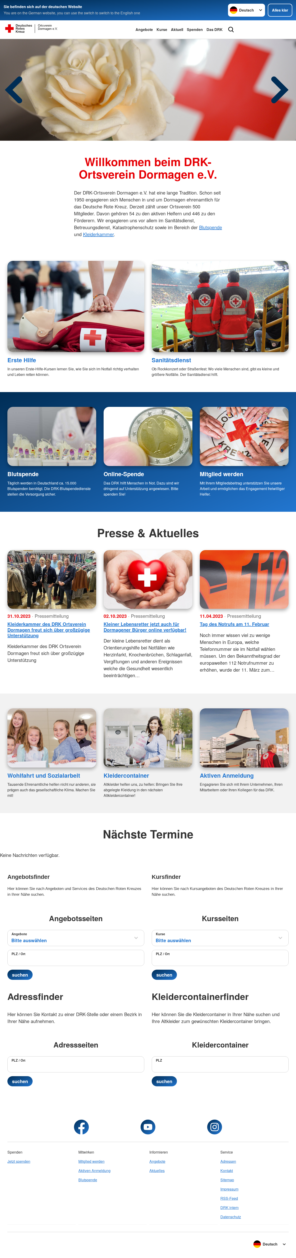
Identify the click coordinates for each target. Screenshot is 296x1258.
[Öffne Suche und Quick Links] (231, 29)
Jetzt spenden (18, 1161)
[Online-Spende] (148, 436)
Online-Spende (124, 474)
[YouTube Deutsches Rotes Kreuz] (148, 1127)
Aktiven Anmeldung (227, 775)
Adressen (228, 1161)
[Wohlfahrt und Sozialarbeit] (51, 738)
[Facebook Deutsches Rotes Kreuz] (81, 1127)
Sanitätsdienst (171, 360)
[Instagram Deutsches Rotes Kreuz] (214, 1127)
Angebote (144, 29)
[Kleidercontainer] (148, 738)
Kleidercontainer (126, 775)
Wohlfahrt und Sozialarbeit (43, 775)
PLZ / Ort (18, 953)
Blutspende (210, 227)
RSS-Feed (229, 1198)
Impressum (229, 1189)
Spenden (195, 29)
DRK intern (229, 1207)
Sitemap (227, 1179)
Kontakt (226, 1170)
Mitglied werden (221, 474)
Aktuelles (157, 1170)
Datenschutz (230, 1216)
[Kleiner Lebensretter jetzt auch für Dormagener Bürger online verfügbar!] (148, 579)
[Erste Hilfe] (75, 306)
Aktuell (177, 29)
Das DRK (215, 29)
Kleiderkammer (98, 234)
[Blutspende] (51, 436)
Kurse (162, 29)
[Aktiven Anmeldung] (244, 738)
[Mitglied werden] (244, 436)
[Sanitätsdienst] (220, 306)
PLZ (159, 1060)
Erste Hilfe (21, 360)
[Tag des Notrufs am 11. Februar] (244, 579)
